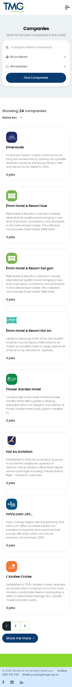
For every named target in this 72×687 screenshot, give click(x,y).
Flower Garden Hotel (23, 389)
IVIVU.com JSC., (19, 514)
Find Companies (36, 78)
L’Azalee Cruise (19, 576)
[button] (67, 7)
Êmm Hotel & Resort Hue (26, 205)
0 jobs (10, 175)
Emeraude (15, 147)
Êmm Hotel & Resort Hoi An (28, 330)
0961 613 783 (10, 674)
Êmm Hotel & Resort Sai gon (29, 268)
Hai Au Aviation (19, 451)
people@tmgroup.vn (45, 674)
